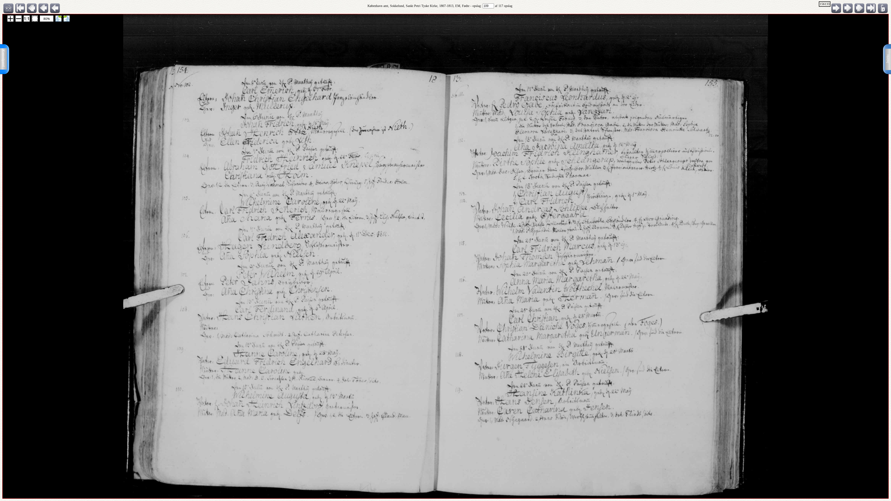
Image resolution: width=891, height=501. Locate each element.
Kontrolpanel (3, 58)
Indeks (887, 59)
